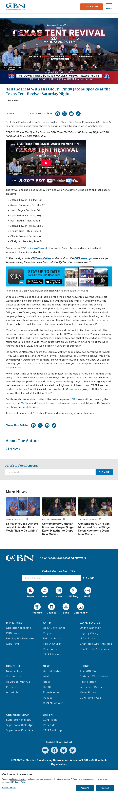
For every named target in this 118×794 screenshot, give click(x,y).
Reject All (105, 788)
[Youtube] (45, 750)
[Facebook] (57, 113)
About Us (12, 692)
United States (52, 671)
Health (47, 687)
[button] (107, 6)
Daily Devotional (54, 628)
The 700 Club (88, 671)
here (91, 413)
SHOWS (85, 666)
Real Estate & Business (95, 649)
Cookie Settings (9, 787)
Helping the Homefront (21, 638)
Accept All (85, 788)
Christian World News (94, 676)
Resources (50, 649)
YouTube (26, 403)
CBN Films (13, 644)
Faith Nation (88, 682)
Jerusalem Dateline (92, 687)
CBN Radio (50, 720)
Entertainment (52, 692)
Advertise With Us (18, 682)
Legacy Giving (89, 633)
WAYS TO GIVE (90, 623)
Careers (11, 687)
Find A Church (52, 644)
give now (91, 6)
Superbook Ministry (19, 720)
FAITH (47, 623)
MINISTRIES (14, 623)
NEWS (47, 666)
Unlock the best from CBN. (22, 465)
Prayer (47, 633)
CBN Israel (13, 633)
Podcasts (49, 725)
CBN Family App (90, 698)
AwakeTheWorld (39, 248)
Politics (48, 698)
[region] (59, 782)
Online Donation (90, 628)
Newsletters (14, 671)
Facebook (42, 403)
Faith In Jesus (52, 638)
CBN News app (83, 258)
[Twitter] (64, 113)
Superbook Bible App (20, 725)
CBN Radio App (53, 730)
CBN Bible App (52, 654)
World (47, 676)
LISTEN (48, 714)
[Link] (78, 113)
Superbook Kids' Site (19, 730)
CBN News (12, 100)
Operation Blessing (18, 628)
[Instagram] (63, 750)
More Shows (88, 692)
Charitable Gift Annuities (96, 644)
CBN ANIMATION (18, 714)
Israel (46, 682)
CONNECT (13, 666)
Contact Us (13, 676)
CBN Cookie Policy (18, 782)
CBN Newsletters (41, 258)
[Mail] (71, 113)
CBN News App (53, 703)
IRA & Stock (87, 638)
